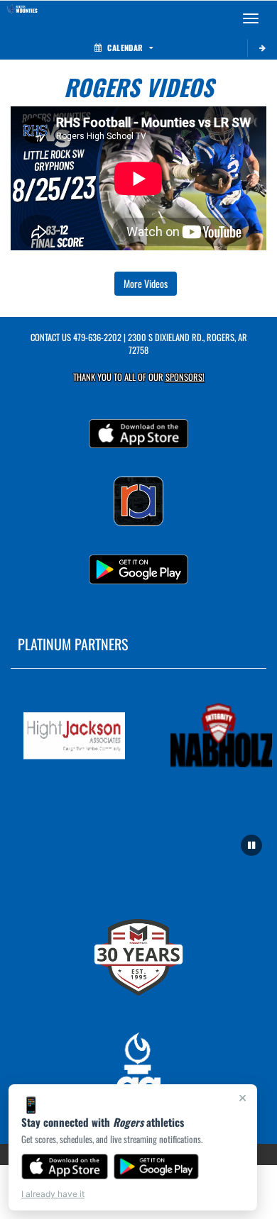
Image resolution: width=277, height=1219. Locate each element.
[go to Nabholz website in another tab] (217, 736)
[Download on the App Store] (64, 1166)
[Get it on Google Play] (157, 1166)
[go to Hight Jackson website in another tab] (70, 736)
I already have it (53, 1194)
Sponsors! (185, 377)
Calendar (125, 47)
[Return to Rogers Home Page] (21, 18)
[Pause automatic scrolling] (251, 845)
